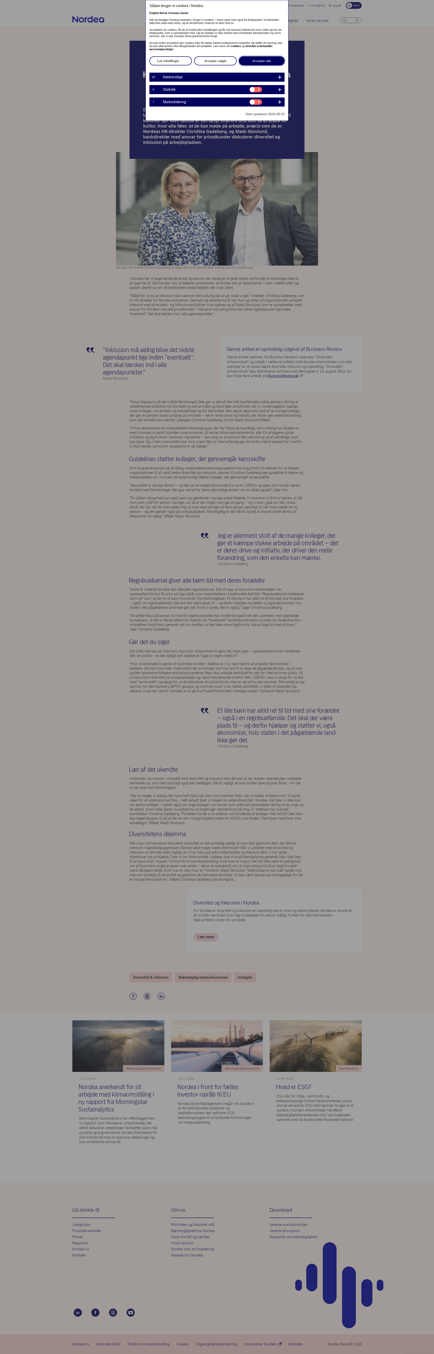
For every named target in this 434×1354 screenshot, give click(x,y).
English (154, 13)
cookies (236, 46)
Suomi (184, 13)
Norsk (163, 13)
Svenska (173, 13)
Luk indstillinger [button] (168, 61)
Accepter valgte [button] (215, 61)
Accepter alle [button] (261, 61)
